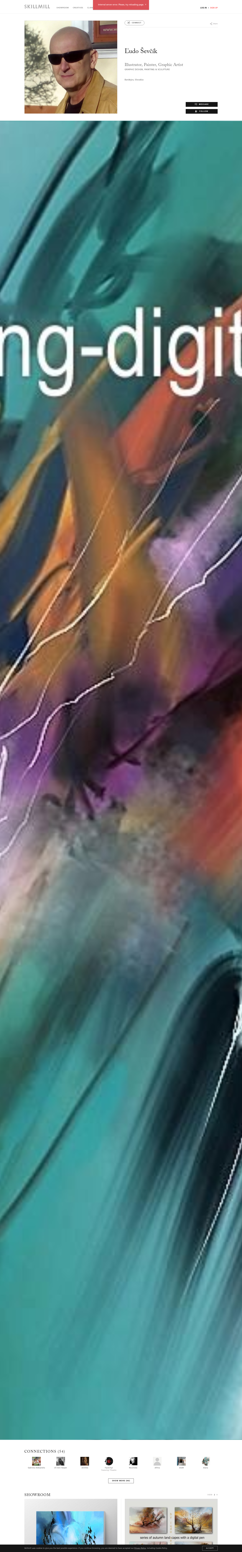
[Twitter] (199, 23)
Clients (91, 8)
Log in (203, 8)
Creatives (78, 8)
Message (203, 104)
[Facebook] (194, 23)
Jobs (101, 8)
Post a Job (126, 8)
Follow (203, 111)
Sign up (214, 8)
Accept (210, 1548)
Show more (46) (121, 1481)
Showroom (63, 8)
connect (136, 23)
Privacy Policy (140, 1548)
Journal (112, 8)
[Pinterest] (205, 23)
